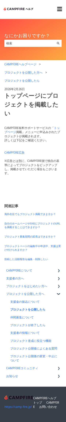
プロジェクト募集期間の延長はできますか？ (30, 236)
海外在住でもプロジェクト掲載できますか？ (30, 214)
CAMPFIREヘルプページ (20, 64)
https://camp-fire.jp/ (18, 407)
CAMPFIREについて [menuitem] (19, 270)
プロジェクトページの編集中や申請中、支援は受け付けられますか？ (32, 247)
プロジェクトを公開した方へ (23, 72)
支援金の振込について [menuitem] (25, 302)
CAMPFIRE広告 (14, 152)
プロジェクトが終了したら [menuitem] (27, 325)
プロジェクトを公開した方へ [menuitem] (25, 294)
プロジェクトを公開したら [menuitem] (27, 309)
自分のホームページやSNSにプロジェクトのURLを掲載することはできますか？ (32, 225)
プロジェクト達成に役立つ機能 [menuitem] (30, 341)
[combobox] (29, 43)
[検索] (58, 43)
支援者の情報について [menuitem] (25, 333)
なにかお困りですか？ (27, 35)
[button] (59, 270)
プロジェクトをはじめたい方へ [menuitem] (26, 286)
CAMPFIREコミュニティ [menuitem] (22, 368)
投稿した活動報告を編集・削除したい (26, 259)
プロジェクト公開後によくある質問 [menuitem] (33, 348)
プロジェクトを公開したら (22, 81)
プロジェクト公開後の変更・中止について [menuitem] (33, 358)
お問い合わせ (48, 407)
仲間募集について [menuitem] (22, 317)
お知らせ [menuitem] (12, 376)
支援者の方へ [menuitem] (15, 278)
